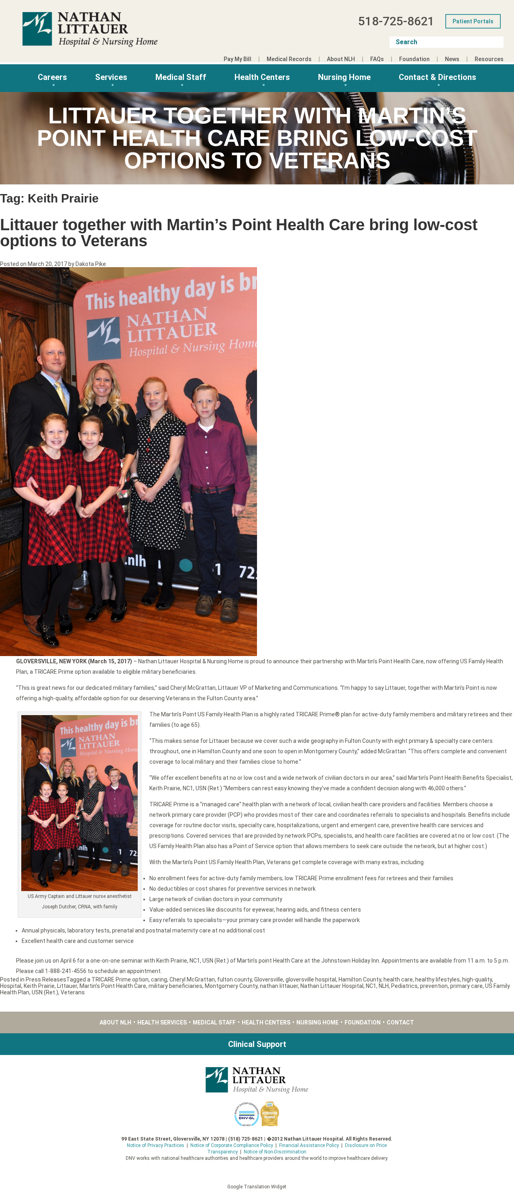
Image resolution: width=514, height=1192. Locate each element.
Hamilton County (360, 979)
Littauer (67, 986)
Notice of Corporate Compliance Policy (231, 1145)
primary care (466, 986)
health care (398, 979)
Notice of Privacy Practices (155, 1145)
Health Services (162, 1022)
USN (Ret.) (45, 992)
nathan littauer (279, 986)
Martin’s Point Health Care (113, 986)
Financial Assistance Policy (309, 1145)
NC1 (371, 986)
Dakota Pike (90, 264)
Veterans (73, 992)
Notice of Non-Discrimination (275, 1152)
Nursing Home (344, 77)
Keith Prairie (39, 986)
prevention (434, 986)
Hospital (10, 986)
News (452, 59)
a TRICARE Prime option (118, 979)
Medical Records (289, 59)
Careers (52, 77)
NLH (384, 986)
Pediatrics (404, 986)
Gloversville (268, 979)
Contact (400, 1022)
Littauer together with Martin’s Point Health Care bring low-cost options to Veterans (238, 232)
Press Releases (46, 979)
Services (111, 77)
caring (159, 979)
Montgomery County (231, 986)
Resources (489, 59)
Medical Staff (180, 77)
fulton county (234, 979)
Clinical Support (257, 1044)
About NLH (341, 59)
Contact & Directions (437, 77)
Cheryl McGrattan (192, 979)
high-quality (477, 979)
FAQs (377, 59)
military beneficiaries (175, 986)
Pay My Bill (237, 59)
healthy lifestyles (437, 979)
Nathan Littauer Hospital (331, 986)
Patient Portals (473, 21)
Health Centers (262, 77)
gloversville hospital (311, 979)
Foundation (414, 59)
